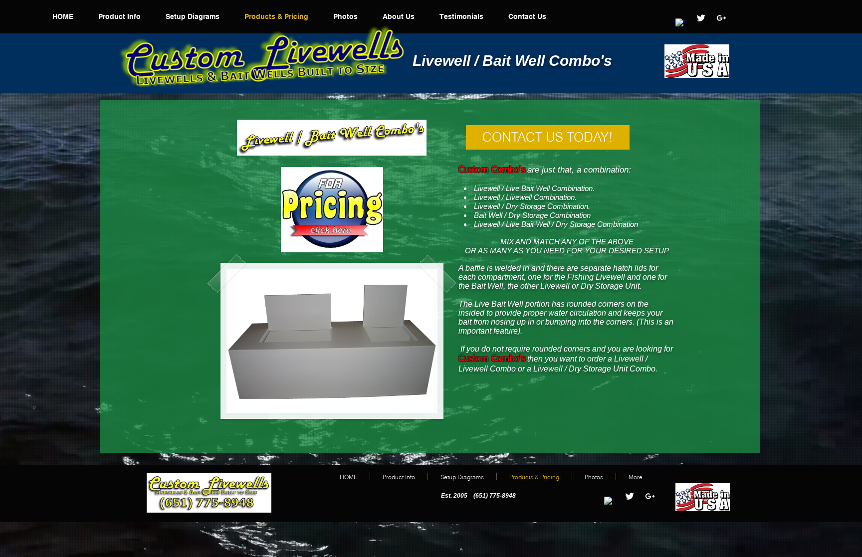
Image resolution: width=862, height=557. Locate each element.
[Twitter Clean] (701, 18)
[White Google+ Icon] (721, 18)
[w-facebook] (680, 23)
